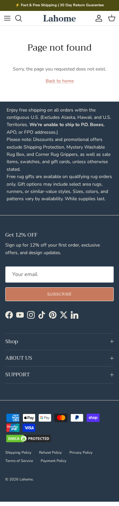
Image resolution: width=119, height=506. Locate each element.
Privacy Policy (81, 452)
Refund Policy (50, 452)
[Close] (9, 235)
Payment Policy (53, 460)
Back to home (60, 81)
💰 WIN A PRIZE (9, 258)
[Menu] (7, 18)
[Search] (22, 18)
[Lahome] (59, 18)
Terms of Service (19, 460)
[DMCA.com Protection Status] (28, 439)
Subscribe (59, 294)
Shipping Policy (18, 452)
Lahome (26, 479)
